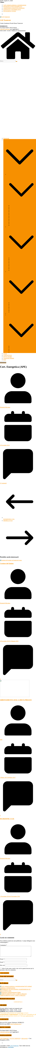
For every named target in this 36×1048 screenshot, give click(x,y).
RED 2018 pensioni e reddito (18, 219)
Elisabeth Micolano (5, 407)
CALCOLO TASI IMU (16, 211)
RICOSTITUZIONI (15, 265)
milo (1, 739)
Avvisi (5, 353)
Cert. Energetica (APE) (16, 350)
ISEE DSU (13, 205)
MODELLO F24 (14, 210)
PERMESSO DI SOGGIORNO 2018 (20, 303)
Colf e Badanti (10, 313)
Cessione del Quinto (15, 349)
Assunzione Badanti (8, 358)
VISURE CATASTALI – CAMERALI (20, 225)
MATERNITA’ (14, 267)
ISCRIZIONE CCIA (7, 819)
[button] (19, 173)
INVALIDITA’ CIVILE (9, 11)
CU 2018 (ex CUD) (15, 214)
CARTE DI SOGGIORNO (17, 304)
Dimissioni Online (15, 352)
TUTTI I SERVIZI (8, 139)
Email (2, 962)
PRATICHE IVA (14, 217)
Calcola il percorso (5, 29)
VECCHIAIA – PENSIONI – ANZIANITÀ (22, 259)
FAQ (4, 359)
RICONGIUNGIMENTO (17, 309)
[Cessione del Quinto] (11, 560)
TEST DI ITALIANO (16, 310)
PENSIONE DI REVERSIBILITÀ (12, 6)
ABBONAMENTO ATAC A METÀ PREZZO (16, 700)
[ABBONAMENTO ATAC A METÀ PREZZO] (14, 696)
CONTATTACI (7, 355)
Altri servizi (10, 315)
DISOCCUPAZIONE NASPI (18, 261)
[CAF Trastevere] (18, 59)
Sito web (2, 965)
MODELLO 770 (14, 208)
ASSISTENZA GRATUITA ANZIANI (13, 8)
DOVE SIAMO (7, 356)
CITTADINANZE (15, 306)
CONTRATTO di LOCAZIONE (19, 213)
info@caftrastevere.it (15, 1024)
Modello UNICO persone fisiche (18, 223)
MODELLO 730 (14, 207)
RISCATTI (13, 270)
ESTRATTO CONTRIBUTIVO (12, 9)
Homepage (6, 138)
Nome (2, 959)
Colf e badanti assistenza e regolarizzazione (14, 5)
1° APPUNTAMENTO (16, 307)
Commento (3, 945)
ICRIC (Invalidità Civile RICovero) (19, 216)
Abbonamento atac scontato (17, 346)
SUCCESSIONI (14, 222)
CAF (8, 174)
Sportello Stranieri (11, 271)
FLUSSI (12, 312)
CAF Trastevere (5, 20)
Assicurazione (13, 347)
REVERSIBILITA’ (15, 264)
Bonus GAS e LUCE (15, 220)
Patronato (9, 226)
